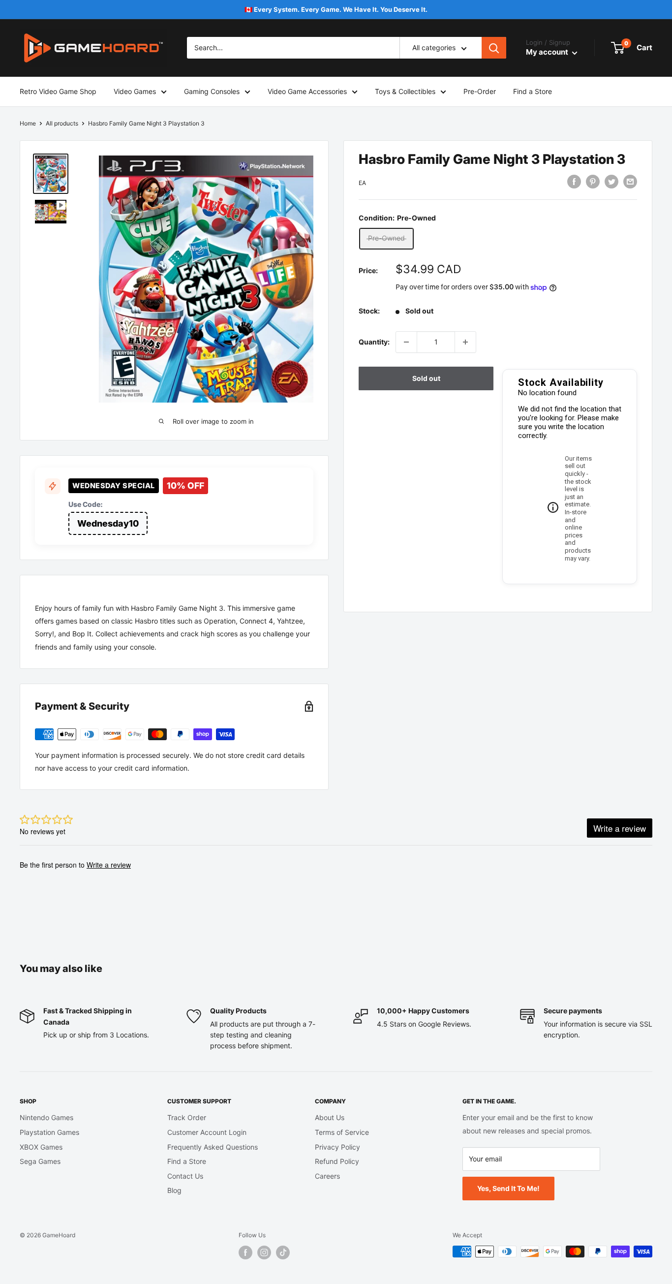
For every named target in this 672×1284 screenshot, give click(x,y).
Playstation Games (49, 1132)
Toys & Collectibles (405, 91)
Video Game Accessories (307, 91)
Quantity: (374, 342)
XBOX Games (41, 1147)
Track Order (186, 1117)
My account (548, 52)
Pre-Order (479, 91)
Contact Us (185, 1176)
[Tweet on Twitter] (611, 181)
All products (62, 123)
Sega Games (40, 1161)
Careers (327, 1176)
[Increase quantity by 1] (465, 342)
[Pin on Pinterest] (593, 181)
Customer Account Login (206, 1132)
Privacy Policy (337, 1147)
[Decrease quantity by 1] (406, 342)
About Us (329, 1117)
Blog (174, 1190)
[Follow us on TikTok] (283, 1252)
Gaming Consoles (212, 91)
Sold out (426, 378)
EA (362, 183)
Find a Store (532, 91)
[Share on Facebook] (574, 181)
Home (28, 123)
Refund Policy (337, 1161)
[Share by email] (630, 181)
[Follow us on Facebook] (245, 1252)
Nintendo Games (46, 1117)
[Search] (494, 48)
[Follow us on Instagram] (264, 1252)
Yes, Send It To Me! (508, 1188)
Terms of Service (342, 1132)
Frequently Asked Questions (212, 1147)
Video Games (135, 91)
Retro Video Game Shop (58, 91)
